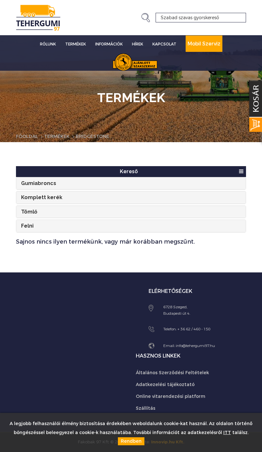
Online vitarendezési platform (170, 396)
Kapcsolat (164, 44)
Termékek (75, 44)
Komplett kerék (41, 197)
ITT (227, 433)
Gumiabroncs (38, 183)
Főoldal (27, 136)
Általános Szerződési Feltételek (172, 373)
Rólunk (48, 44)
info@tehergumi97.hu (195, 345)
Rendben (131, 441)
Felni (27, 226)
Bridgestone (92, 136)
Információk (109, 44)
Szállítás (145, 408)
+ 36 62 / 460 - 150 (193, 329)
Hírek (137, 44)
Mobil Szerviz (204, 43)
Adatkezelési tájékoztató (165, 385)
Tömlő (29, 212)
